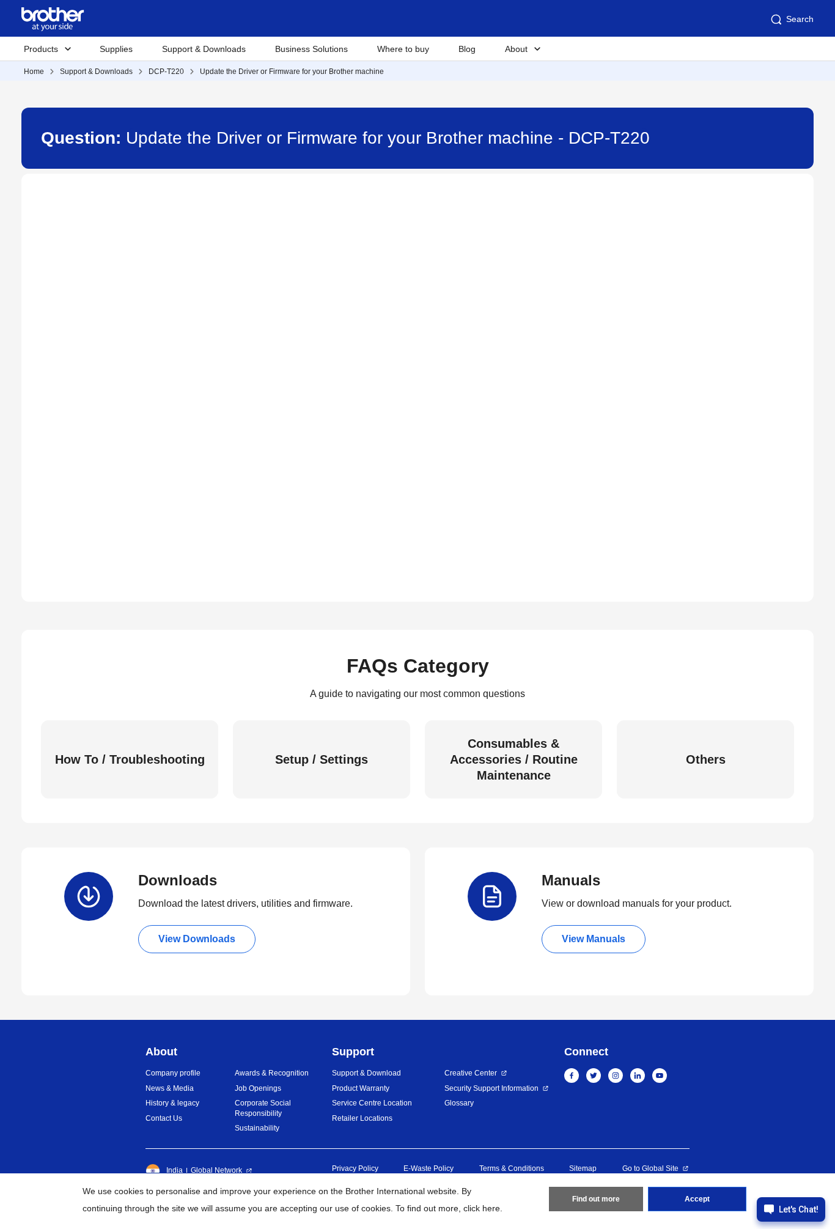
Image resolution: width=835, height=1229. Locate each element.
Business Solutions (311, 49)
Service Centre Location (372, 1103)
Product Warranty (360, 1088)
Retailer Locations (362, 1118)
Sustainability (257, 1128)
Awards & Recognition (272, 1073)
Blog (467, 49)
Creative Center (470, 1073)
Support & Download (366, 1073)
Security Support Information (491, 1088)
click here (481, 1208)
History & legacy (172, 1103)
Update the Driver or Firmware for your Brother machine (292, 71)
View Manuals (593, 939)
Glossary (459, 1103)
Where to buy (403, 49)
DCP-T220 (166, 71)
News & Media (169, 1088)
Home (34, 71)
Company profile (172, 1073)
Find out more (596, 1199)
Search (800, 19)
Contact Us (163, 1118)
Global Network (216, 1170)
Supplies (116, 49)
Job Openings (258, 1088)
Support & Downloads (204, 49)
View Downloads (196, 939)
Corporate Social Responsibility (263, 1108)
